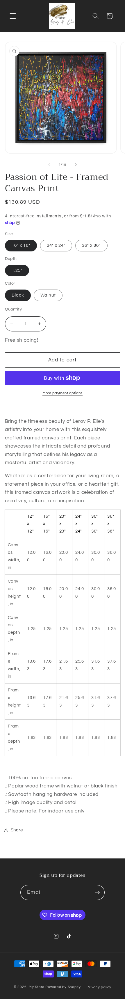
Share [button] (17, 830)
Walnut (48, 295)
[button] (13, 16)
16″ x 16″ (21, 245)
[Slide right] (75, 165)
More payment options (62, 393)
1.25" (17, 270)
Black (18, 295)
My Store (36, 987)
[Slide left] (49, 165)
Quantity (13, 309)
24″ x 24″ (56, 245)
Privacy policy (99, 987)
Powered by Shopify (63, 987)
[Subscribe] (97, 892)
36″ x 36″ (91, 245)
